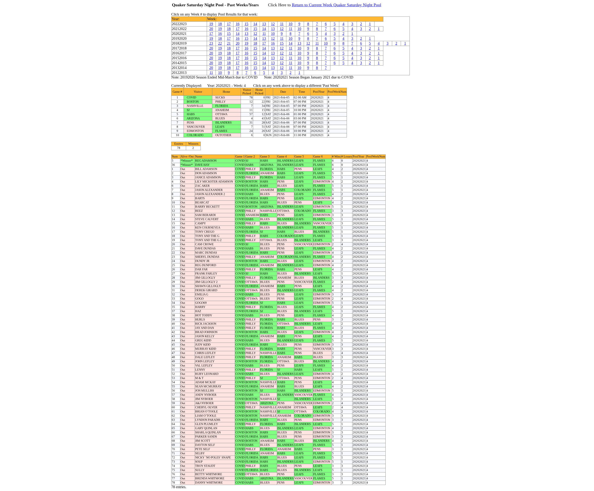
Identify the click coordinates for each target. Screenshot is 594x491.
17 (229, 24)
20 (211, 29)
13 (264, 24)
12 (273, 24)
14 (255, 24)
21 (229, 43)
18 (220, 24)
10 (290, 24)
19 (211, 24)
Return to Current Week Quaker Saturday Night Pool (336, 5)
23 (211, 43)
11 (282, 24)
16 (237, 24)
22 (220, 43)
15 (246, 24)
